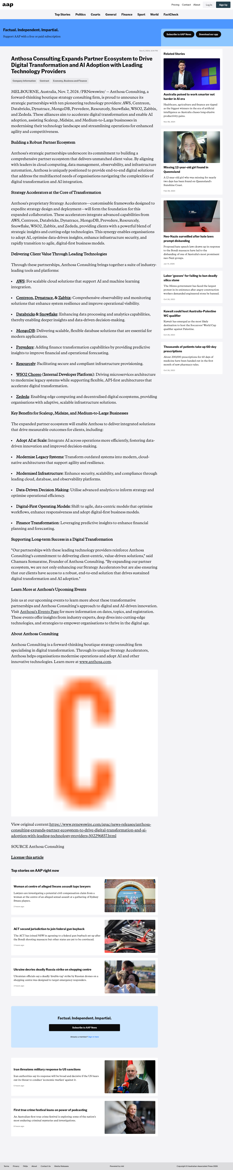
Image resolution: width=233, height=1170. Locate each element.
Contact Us (46, 1166)
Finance (126, 14)
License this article (27, 857)
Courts (95, 14)
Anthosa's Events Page (39, 612)
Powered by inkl (117, 1166)
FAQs (25, 1166)
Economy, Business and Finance (70, 80)
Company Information (24, 80)
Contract (44, 80)
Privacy (16, 1166)
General (110, 14)
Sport (141, 14)
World (154, 14)
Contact (186, 4)
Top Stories (62, 14)
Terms (6, 1166)
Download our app (208, 34)
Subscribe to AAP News (179, 34)
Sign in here (93, 1037)
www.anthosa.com (95, 662)
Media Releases (61, 1166)
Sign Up (223, 4)
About (196, 4)
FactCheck (171, 14)
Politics (80, 14)
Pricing (175, 4)
